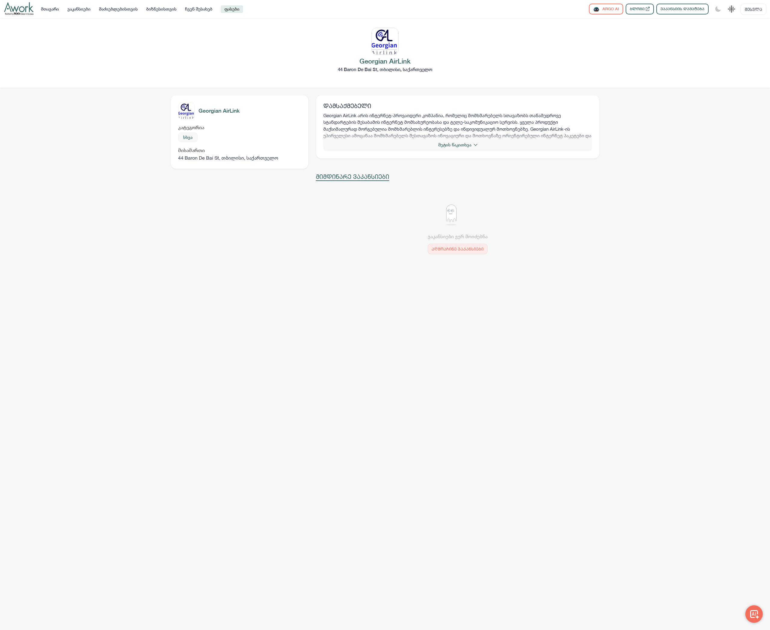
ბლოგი (638, 9)
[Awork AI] (754, 614)
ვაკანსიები (79, 9)
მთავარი (50, 9)
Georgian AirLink (219, 111)
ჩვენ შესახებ (198, 9)
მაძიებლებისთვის (118, 9)
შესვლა (753, 9)
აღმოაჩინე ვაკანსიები (458, 248)
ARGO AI (610, 9)
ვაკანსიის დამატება (682, 9)
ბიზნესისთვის (161, 9)
